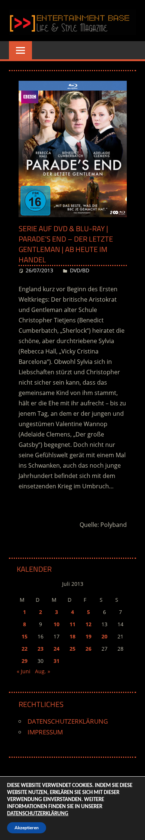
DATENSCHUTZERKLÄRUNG (68, 721)
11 (72, 624)
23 (41, 648)
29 (25, 660)
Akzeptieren (26, 828)
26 (88, 648)
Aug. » (42, 671)
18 (72, 636)
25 (72, 648)
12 (88, 624)
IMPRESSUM (45, 732)
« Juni (23, 671)
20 (104, 636)
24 (56, 648)
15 (25, 636)
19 (88, 636)
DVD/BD (79, 270)
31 (56, 660)
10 (56, 624)
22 (25, 648)
